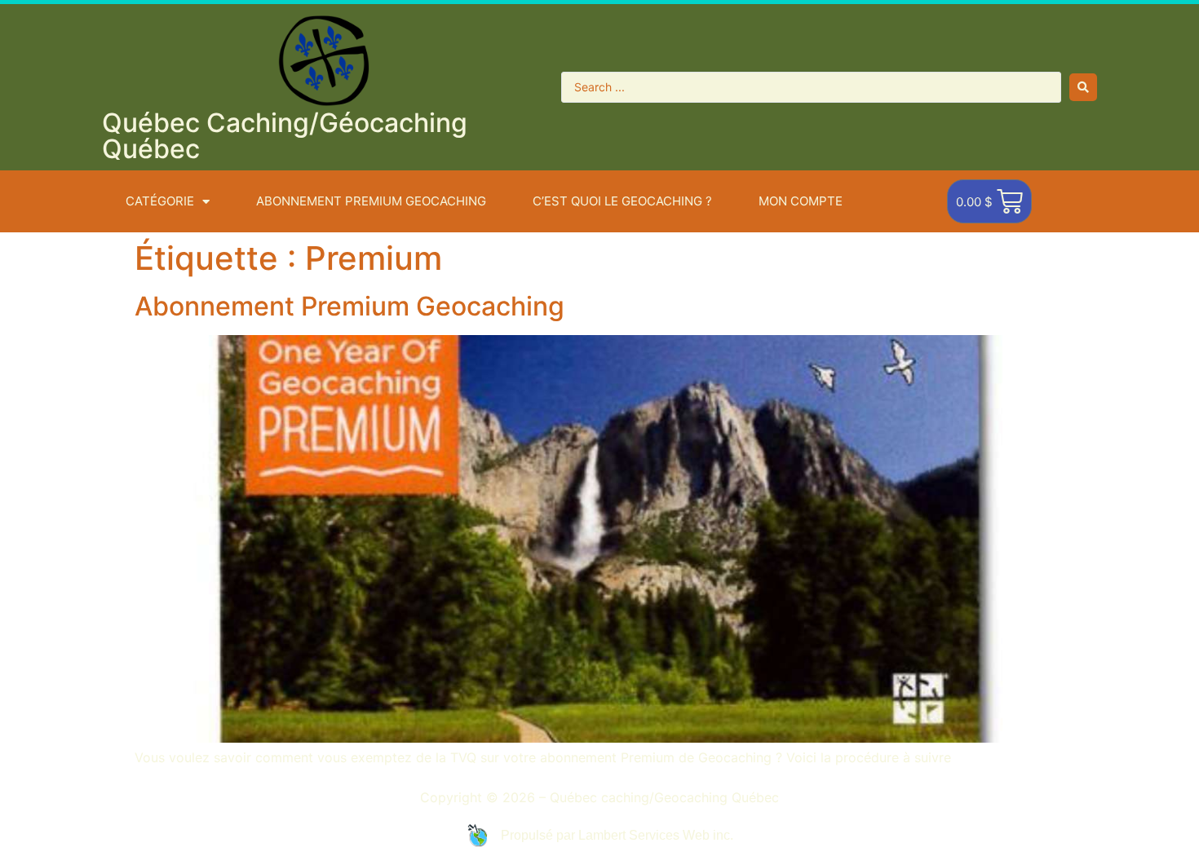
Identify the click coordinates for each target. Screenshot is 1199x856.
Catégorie (160, 201)
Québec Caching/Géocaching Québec (284, 136)
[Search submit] (1083, 87)
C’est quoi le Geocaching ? (622, 201)
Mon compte (801, 201)
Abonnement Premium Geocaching (349, 306)
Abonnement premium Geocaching (371, 201)
